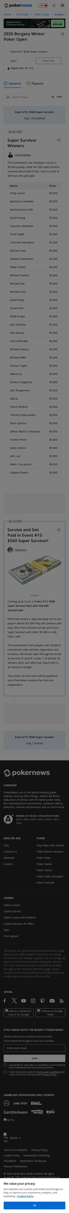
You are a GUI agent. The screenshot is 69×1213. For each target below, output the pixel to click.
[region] (34, 1195)
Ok (34, 1205)
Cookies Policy (25, 1196)
